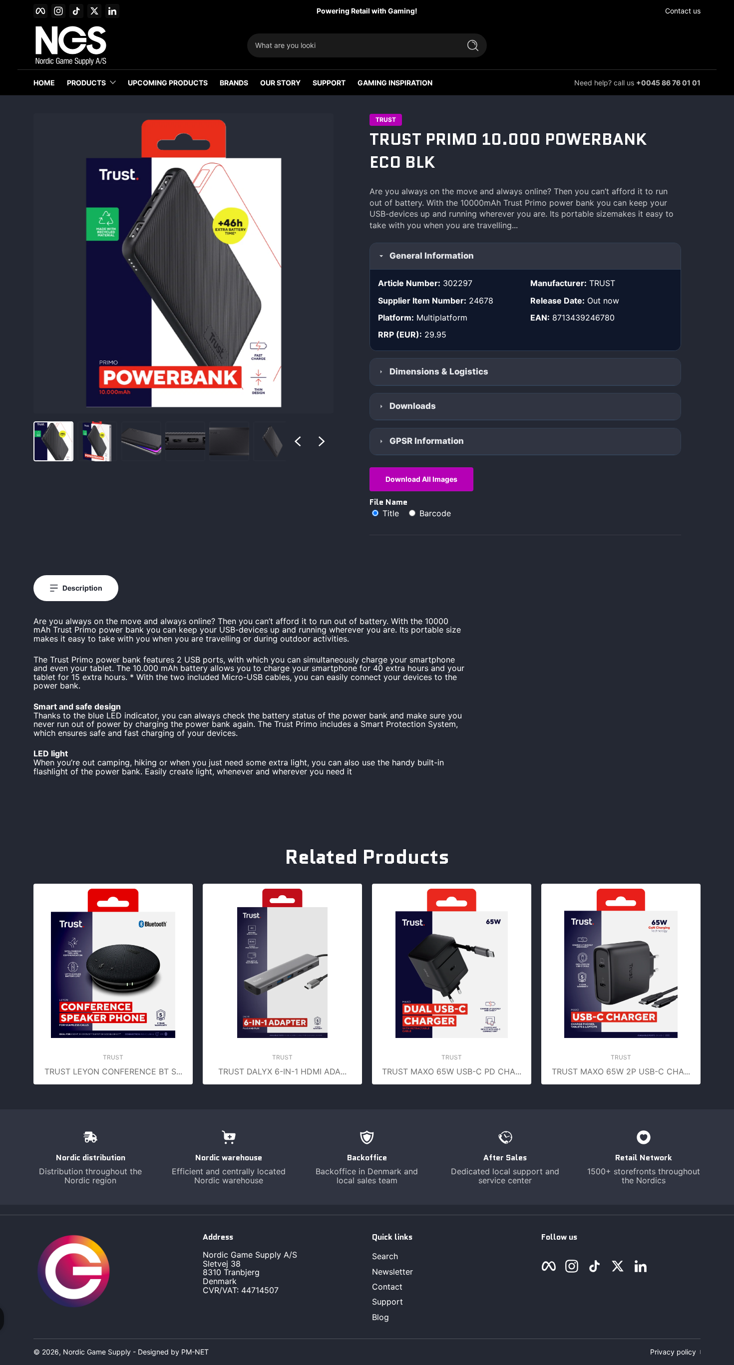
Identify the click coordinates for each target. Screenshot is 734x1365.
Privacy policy (673, 1352)
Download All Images (421, 479)
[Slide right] (322, 441)
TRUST (385, 120)
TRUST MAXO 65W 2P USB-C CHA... (621, 1071)
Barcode (434, 513)
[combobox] (351, 45)
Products (86, 82)
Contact (387, 1287)
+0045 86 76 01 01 (668, 82)
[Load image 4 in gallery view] (185, 441)
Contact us (683, 10)
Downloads (412, 406)
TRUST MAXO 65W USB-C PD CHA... (451, 1071)
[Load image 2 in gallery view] (97, 441)
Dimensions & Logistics (438, 371)
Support (387, 1302)
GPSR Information (426, 441)
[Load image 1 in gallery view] (53, 441)
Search (385, 1256)
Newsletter (392, 1272)
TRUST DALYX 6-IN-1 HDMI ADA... (282, 1071)
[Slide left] (298, 441)
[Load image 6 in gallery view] (273, 441)
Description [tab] (82, 588)
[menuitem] (451, 1256)
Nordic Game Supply (97, 1352)
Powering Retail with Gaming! (367, 10)
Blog (380, 1317)
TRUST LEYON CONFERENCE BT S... (113, 1071)
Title (390, 513)
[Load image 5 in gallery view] (229, 441)
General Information (431, 256)
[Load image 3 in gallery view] (141, 441)
